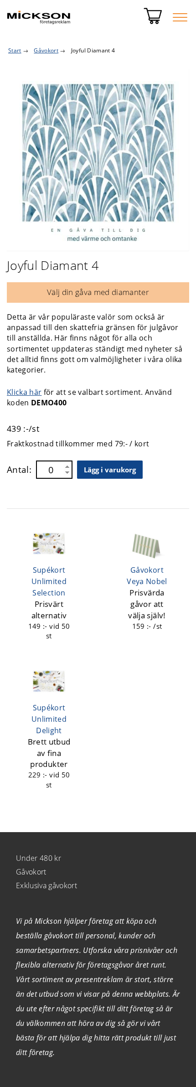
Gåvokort (31, 872)
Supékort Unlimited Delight (49, 719)
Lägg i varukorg (110, 469)
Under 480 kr (38, 858)
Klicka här (24, 392)
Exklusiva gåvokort (46, 885)
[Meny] (180, 17)
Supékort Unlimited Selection (49, 581)
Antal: (19, 470)
